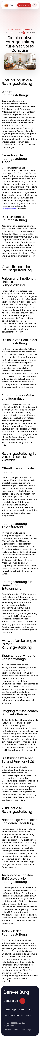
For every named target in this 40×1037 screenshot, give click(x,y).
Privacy (15, 1030)
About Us (7, 1030)
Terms (23, 1030)
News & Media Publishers (19, 29)
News (21, 1009)
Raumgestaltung (9, 209)
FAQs (30, 1009)
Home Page (10, 1009)
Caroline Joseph (31, 32)
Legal (29, 1030)
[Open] (34, 5)
